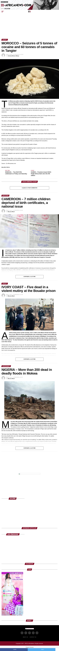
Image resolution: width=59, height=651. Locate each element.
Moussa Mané (11, 211)
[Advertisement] (29, 28)
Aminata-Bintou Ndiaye (13, 55)
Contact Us (33, 637)
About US (25, 637)
